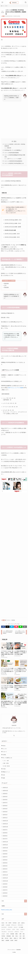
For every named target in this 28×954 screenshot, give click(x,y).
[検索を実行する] (25, 901)
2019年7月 (5, 890)
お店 (19, 922)
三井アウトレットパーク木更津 (14, 158)
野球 (20, 938)
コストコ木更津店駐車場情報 (11, 152)
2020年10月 (5, 847)
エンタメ (5, 748)
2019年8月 (5, 887)
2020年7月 (5, 856)
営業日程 (9, 147)
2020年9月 (5, 850)
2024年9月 (5, 799)
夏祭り (16, 933)
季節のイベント (6, 771)
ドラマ (13, 929)
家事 (20, 933)
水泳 (20, 936)
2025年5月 (5, 793)
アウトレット (13, 925)
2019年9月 (5, 884)
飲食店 (16, 940)
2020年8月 (5, 853)
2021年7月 (5, 838)
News (4, 745)
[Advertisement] (14, 120)
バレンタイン (4, 931)
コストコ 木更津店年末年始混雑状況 (13, 161)
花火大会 (6, 938)
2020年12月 (5, 841)
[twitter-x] (14, 735)
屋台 (23, 933)
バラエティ (22, 929)
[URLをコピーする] (25, 627)
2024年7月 (5, 802)
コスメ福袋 (21, 927)
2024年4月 (5, 808)
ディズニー (9, 929)
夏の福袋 (12, 933)
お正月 (3, 925)
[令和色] (14, 2)
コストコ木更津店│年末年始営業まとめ (14, 163)
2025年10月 (5, 790)
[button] (3, 627)
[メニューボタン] (2, 2)
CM (6, 922)
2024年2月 (5, 814)
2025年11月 (5, 787)
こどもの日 (8, 925)
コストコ (8, 620)
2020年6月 (5, 859)
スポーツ (5, 751)
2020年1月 (5, 871)
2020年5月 (5, 862)
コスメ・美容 (6, 760)
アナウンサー (20, 925)
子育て (4, 768)
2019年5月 (5, 896)
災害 (23, 936)
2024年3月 (5, 811)
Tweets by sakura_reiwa (6, 909)
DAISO (10, 922)
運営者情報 (18, 949)
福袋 (4, 778)
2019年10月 (5, 881)
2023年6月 (5, 832)
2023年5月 (5, 835)
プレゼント (17, 931)
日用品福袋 (9, 936)
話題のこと (16, 938)
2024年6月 (5, 805)
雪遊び (3, 940)
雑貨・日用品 (6, 763)
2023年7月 (5, 829)
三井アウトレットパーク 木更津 (15, 387)
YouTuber (14, 922)
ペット (21, 931)
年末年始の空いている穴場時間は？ (13, 150)
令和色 (4, 754)
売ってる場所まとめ (7, 757)
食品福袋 (7, 940)
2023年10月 (5, 826)
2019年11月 (5, 878)
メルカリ (3, 933)
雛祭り (24, 938)
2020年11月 (5, 844)
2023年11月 (5, 823)
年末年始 (13, 620)
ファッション (10, 931)
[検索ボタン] (25, 2)
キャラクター (4, 927)
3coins (3, 922)
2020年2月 (5, 868)
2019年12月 (5, 874)
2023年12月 (5, 820)
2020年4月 (5, 865)
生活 (3, 16)
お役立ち (23, 922)
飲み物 (12, 940)
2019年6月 (5, 893)
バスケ (17, 929)
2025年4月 (5, 796)
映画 (13, 936)
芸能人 (11, 938)
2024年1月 (5, 817)
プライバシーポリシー (11, 949)
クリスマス (10, 927)
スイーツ (3, 929)
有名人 (16, 936)
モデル (8, 933)
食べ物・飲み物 (6, 766)
